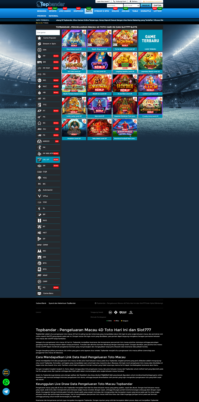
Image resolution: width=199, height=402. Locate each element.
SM (44, 62)
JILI (44, 129)
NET (45, 232)
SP (44, 239)
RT (44, 226)
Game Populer (49, 38)
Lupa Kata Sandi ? (103, 1)
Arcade (126, 11)
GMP (45, 281)
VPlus (45, 196)
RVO (45, 220)
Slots (89, 11)
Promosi (41, 16)
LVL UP (46, 159)
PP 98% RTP (48, 153)
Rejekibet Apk (107, 375)
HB (44, 92)
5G (44, 98)
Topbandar (40, 334)
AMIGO (46, 141)
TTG (44, 104)
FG (44, 287)
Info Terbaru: (42, 20)
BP (44, 214)
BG (44, 184)
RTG (45, 269)
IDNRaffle (146, 11)
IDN (44, 50)
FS (44, 135)
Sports (52, 11)
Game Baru (48, 293)
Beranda (41, 11)
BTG (45, 263)
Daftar (157, 5)
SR (44, 165)
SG (44, 123)
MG (44, 80)
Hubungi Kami (121, 1)
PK (44, 147)
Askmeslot (47, 190)
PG (44, 74)
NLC (45, 86)
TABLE (135, 11)
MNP (45, 275)
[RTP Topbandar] (6, 372)
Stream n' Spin (49, 44)
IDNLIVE (115, 11)
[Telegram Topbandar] (6, 391)
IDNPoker (78, 11)
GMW (45, 245)
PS (44, 117)
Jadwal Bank (41, 303)
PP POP (46, 68)
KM (44, 257)
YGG (45, 178)
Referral (53, 16)
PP (44, 56)
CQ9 (45, 172)
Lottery (158, 11)
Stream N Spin (101, 11)
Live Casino (65, 11)
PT (44, 111)
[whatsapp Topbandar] (6, 382)
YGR (45, 202)
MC (44, 251)
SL (44, 208)
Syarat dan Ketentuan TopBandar (62, 303)
